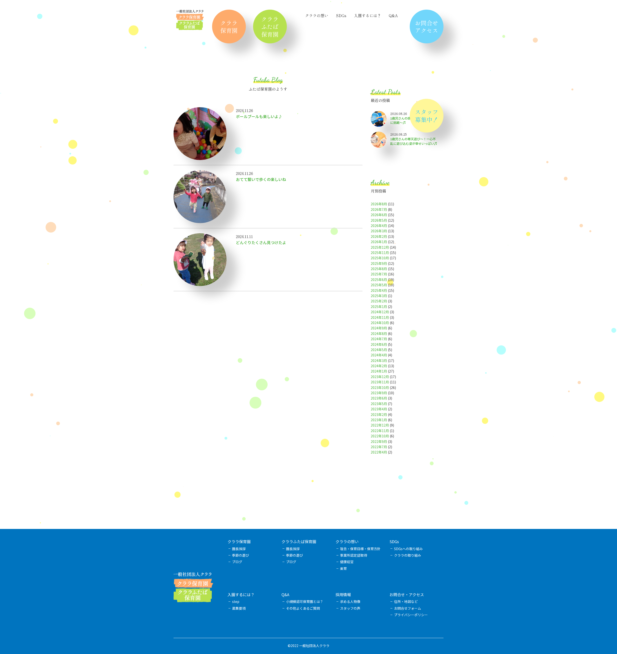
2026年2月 (379, 236)
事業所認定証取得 (353, 555)
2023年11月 (380, 382)
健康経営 (347, 561)
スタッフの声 (350, 608)
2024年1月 (379, 371)
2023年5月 (379, 403)
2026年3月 (379, 230)
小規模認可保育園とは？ (304, 601)
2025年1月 (379, 306)
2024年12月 (380, 311)
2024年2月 (379, 365)
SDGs (341, 15)
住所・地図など (406, 601)
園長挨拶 (239, 548)
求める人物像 (350, 601)
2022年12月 (380, 425)
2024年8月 (379, 333)
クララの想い (316, 15)
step (235, 601)
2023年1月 (379, 419)
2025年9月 (379, 263)
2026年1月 (379, 241)
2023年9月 (379, 392)
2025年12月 (380, 247)
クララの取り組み (407, 555)
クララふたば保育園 (270, 26)
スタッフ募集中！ (426, 115)
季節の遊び (240, 555)
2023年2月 (379, 414)
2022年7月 (379, 446)
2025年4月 (379, 290)
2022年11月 (380, 430)
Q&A (393, 15)
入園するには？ (367, 15)
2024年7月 (379, 338)
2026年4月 (379, 225)
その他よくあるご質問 (303, 608)
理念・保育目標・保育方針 (360, 548)
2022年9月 (379, 441)
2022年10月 (380, 436)
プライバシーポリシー (411, 614)
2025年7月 (379, 274)
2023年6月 (379, 398)
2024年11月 (380, 317)
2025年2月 (379, 301)
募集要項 (239, 608)
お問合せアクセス (426, 26)
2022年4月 (379, 452)
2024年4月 (379, 355)
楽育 (343, 568)
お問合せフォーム (407, 608)
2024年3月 (379, 360)
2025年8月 (379, 268)
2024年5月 (379, 349)
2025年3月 (379, 295)
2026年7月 (379, 209)
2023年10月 (380, 387)
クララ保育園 (229, 26)
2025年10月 (380, 257)
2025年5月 (379, 284)
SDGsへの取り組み (408, 548)
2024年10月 (380, 322)
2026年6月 (379, 214)
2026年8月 (379, 203)
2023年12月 (380, 376)
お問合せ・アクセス (406, 594)
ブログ (237, 561)
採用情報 (343, 594)
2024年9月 (379, 328)
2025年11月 (380, 252)
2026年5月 (379, 220)
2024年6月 (379, 344)
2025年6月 (379, 279)
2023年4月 (379, 409)
